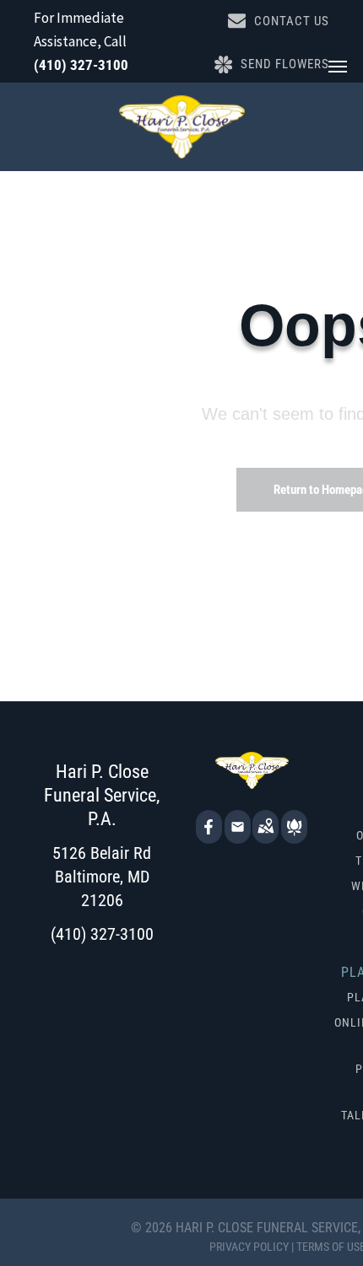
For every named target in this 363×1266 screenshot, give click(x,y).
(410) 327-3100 (81, 64)
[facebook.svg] (209, 838)
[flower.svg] (294, 838)
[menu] (338, 66)
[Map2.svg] (265, 838)
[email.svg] (237, 832)
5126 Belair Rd (101, 853)
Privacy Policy (249, 1246)
